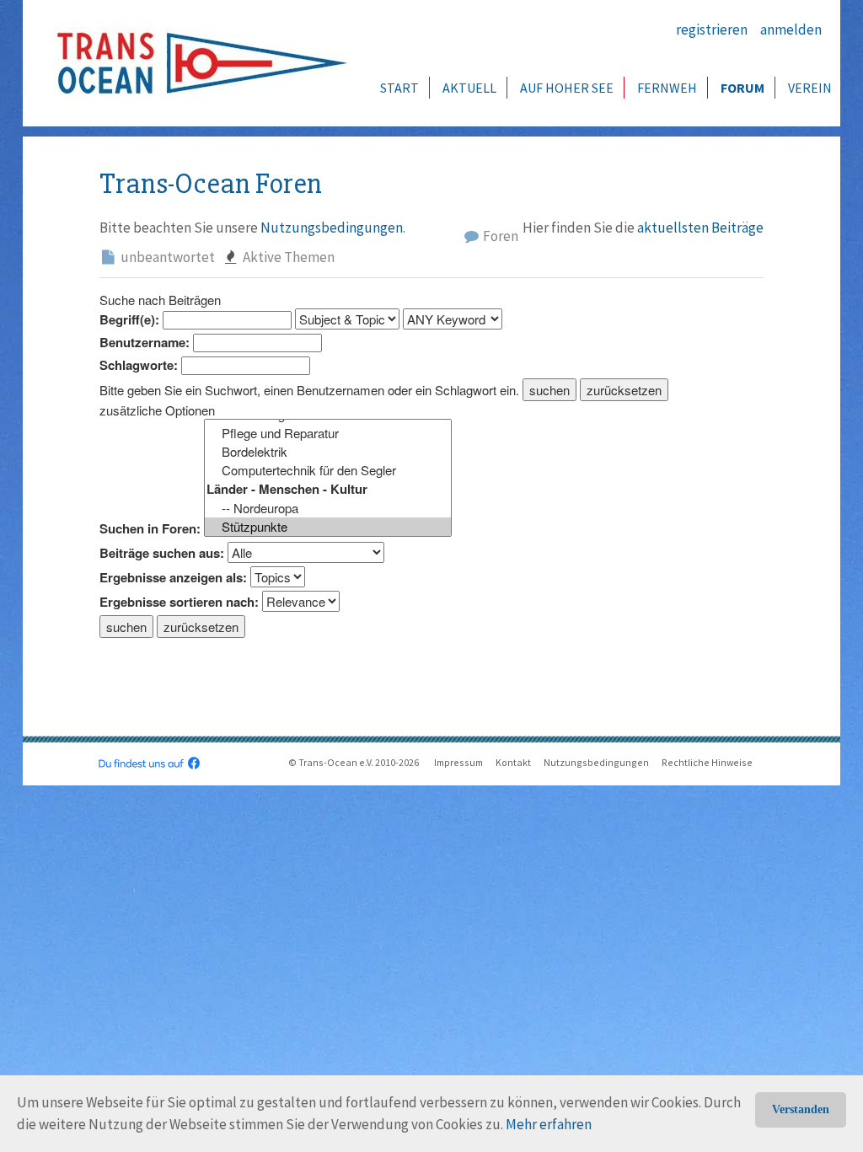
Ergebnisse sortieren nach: (179, 602)
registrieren (712, 29)
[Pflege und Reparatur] (328, 433)
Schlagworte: (138, 365)
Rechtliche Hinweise (707, 762)
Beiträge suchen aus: (161, 553)
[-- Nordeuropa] (328, 508)
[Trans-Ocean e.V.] (196, 63)
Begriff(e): (129, 320)
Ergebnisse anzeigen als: (173, 578)
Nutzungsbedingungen (331, 227)
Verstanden (800, 1109)
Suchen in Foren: (150, 529)
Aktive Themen (287, 257)
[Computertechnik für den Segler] (328, 470)
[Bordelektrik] (328, 451)
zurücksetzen (624, 390)
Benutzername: (144, 342)
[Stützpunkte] (328, 526)
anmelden (791, 29)
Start (399, 87)
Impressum (458, 762)
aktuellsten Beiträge (700, 227)
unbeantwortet (166, 257)
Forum (742, 87)
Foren (499, 236)
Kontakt (513, 762)
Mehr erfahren (549, 1124)
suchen (549, 390)
